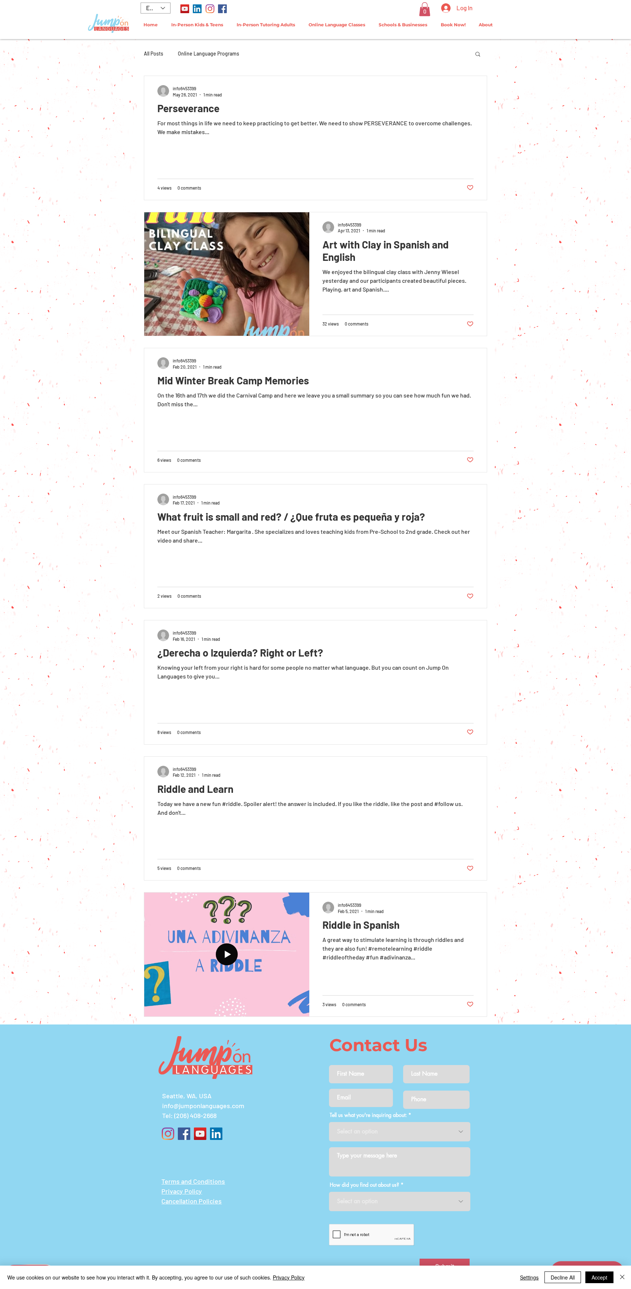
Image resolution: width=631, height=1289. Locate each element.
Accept (599, 1277)
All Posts (153, 53)
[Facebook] (222, 8)
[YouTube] (184, 8)
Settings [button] (529, 1277)
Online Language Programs (208, 53)
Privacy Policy (289, 1277)
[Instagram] (210, 8)
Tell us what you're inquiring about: (368, 1115)
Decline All (563, 1277)
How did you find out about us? (364, 1184)
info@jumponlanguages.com (203, 1106)
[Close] (622, 1277)
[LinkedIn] (197, 8)
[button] (425, 9)
